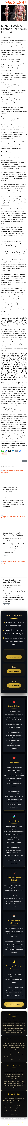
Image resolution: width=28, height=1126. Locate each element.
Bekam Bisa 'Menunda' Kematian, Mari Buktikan (13, 534)
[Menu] (2, 2)
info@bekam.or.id (14, 671)
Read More (6, 510)
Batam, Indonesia (14, 685)
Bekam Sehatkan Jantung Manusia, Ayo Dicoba (13, 581)
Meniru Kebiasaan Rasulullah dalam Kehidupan (10, 489)
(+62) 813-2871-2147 (14, 657)
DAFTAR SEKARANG (14, 1004)
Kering (24, 36)
